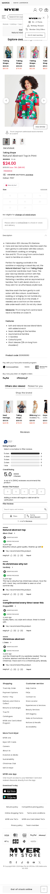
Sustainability (8, 759)
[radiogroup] (25, 201)
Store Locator (31, 701)
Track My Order (9, 688)
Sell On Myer (8, 768)
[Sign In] (35, 10)
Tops (20, 24)
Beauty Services (33, 709)
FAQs (28, 692)
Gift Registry (31, 714)
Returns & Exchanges (12, 708)
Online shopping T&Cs (14, 813)
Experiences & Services (36, 705)
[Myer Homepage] (11, 11)
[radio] (10, 195)
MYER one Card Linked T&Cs (33, 819)
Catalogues (8, 716)
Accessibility (31, 727)
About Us (6, 750)
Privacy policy (16, 825)
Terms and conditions (36, 813)
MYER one (7, 738)
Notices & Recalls (33, 722)
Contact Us (31, 697)
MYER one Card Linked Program (12, 721)
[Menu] (4, 17)
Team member (32, 825)
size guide (44, 189)
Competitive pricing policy (33, 807)
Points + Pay (8, 697)
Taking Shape (9, 152)
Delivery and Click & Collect (11, 702)
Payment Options (10, 692)
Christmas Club (9, 763)
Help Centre (31, 688)
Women (5, 24)
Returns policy (12, 807)
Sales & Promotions (34, 718)
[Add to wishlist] (44, 889)
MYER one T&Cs (11, 819)
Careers (6, 746)
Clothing (13, 24)
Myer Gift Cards (9, 742)
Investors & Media (10, 755)
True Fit (6, 712)
